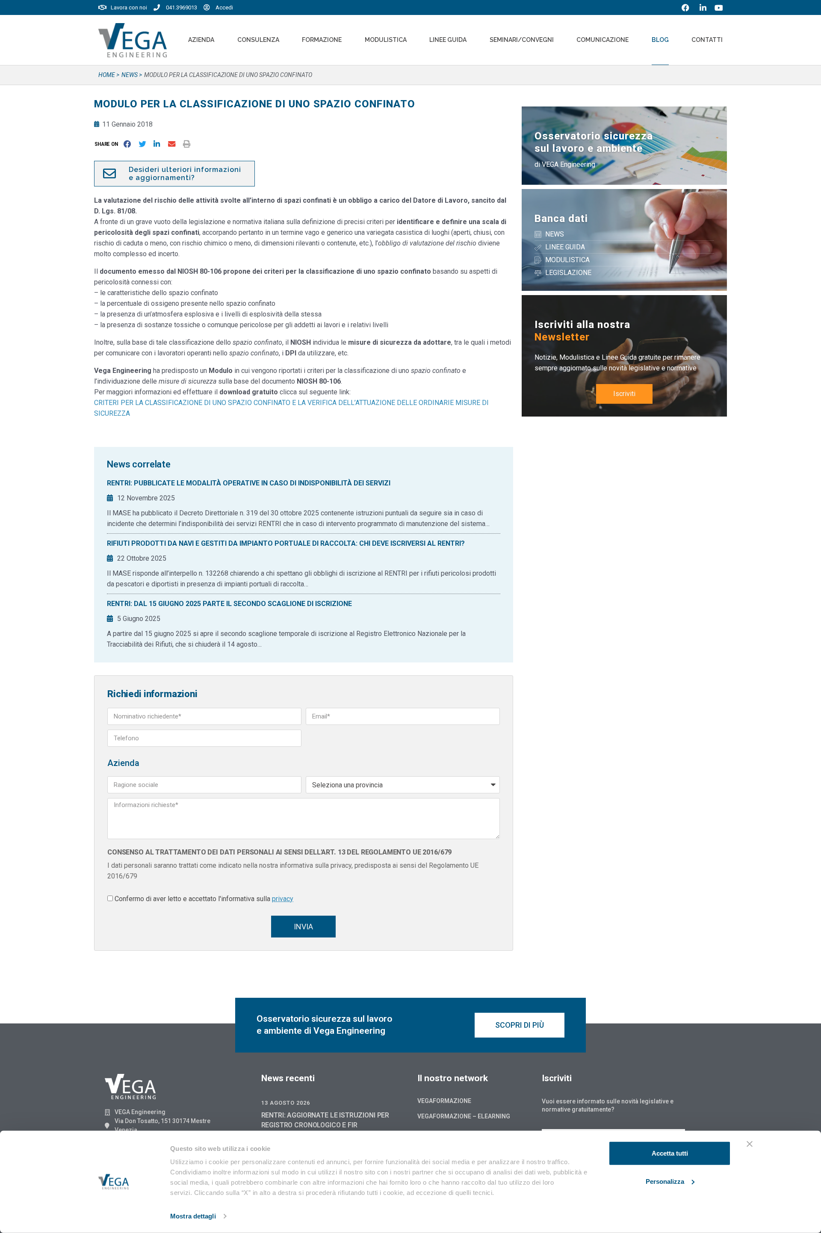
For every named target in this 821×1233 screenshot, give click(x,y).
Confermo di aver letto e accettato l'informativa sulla (204, 899)
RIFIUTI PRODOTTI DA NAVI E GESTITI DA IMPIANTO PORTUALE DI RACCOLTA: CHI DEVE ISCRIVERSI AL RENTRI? (286, 543)
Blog (660, 39)
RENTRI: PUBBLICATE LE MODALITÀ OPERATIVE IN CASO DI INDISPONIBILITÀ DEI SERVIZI (248, 483)
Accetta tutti (670, 1153)
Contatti (707, 39)
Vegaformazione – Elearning (463, 1116)
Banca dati (561, 219)
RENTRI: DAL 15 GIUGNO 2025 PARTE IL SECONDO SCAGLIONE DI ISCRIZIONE (229, 604)
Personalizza (665, 1181)
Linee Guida (448, 39)
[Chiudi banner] (750, 1144)
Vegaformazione (444, 1100)
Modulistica (386, 39)
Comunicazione (602, 39)
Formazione (322, 39)
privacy (282, 899)
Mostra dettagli (193, 1216)
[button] (108, 144)
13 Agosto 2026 (285, 1103)
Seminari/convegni (522, 39)
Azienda (201, 39)
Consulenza (258, 39)
